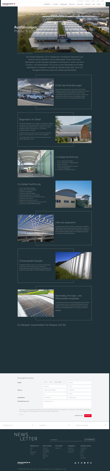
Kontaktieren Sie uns (8, 425)
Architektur (45, 448)
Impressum (39, 469)
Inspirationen (80, 4)
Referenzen (72, 4)
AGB (52, 469)
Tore (31, 450)
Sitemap (64, 469)
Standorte (83, 450)
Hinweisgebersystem (58, 469)
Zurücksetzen (79, 415)
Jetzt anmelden (89, 439)
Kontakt (99, 4)
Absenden (88, 415)
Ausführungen (63, 4)
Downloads (88, 4)
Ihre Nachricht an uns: (24, 401)
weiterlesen (58, 310)
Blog (94, 4)
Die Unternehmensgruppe (82, 425)
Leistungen (55, 4)
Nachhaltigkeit (46, 450)
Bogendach (47, 4)
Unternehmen (84, 448)
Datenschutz (55, 411)
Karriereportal (42, 425)
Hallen (44, 457)
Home (19, 53)
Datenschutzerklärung (46, 469)
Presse (82, 455)
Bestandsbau (46, 455)
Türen (31, 448)
